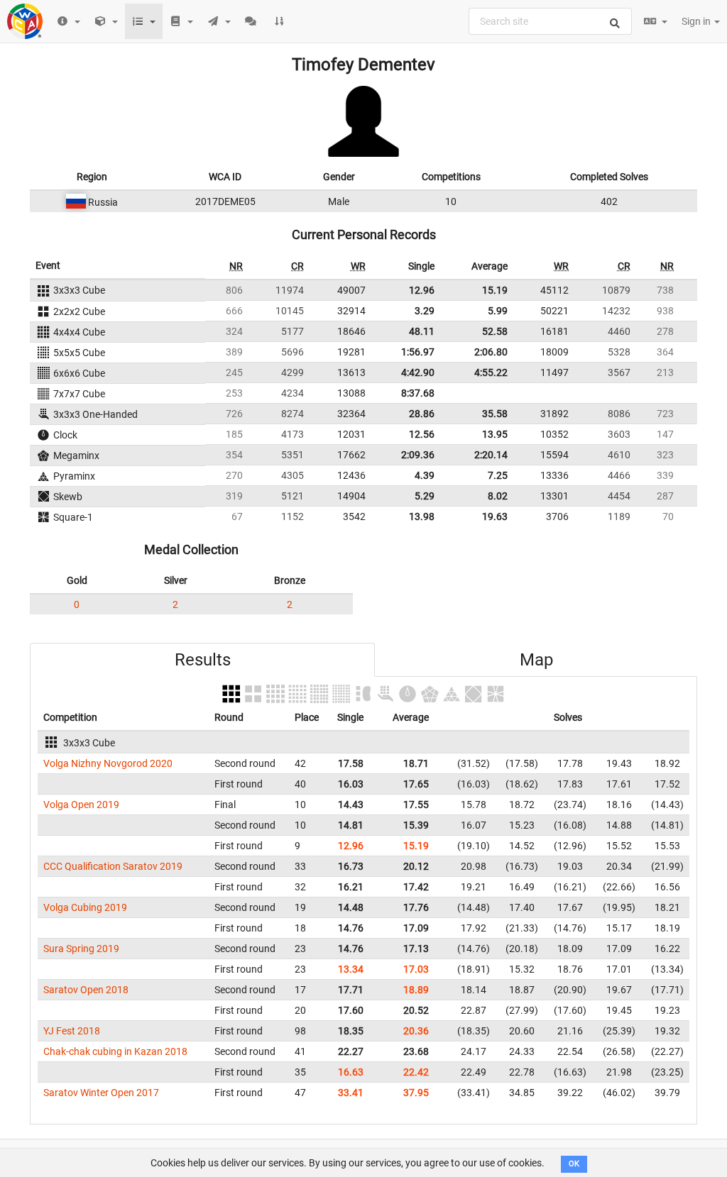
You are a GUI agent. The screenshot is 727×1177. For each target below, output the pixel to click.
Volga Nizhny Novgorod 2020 (108, 763)
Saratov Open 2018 (86, 989)
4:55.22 (491, 372)
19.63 (495, 516)
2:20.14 (491, 454)
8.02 (498, 496)
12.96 (421, 290)
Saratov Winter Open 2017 (101, 1092)
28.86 (421, 413)
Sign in (697, 21)
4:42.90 (417, 372)
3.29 (424, 310)
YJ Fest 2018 (71, 1031)
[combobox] (550, 21)
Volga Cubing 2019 (85, 907)
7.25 (498, 475)
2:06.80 (491, 352)
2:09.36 (417, 454)
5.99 (498, 310)
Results (203, 660)
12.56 (421, 434)
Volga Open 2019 (81, 804)
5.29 (424, 496)
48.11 (421, 331)
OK (574, 1163)
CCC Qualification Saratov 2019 (112, 866)
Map (536, 660)
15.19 (495, 290)
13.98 (421, 516)
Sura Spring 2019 (81, 948)
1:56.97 (417, 352)
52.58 (495, 331)
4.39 (424, 475)
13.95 (495, 434)
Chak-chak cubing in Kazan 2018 (115, 1051)
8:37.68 (417, 393)
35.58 (495, 413)
